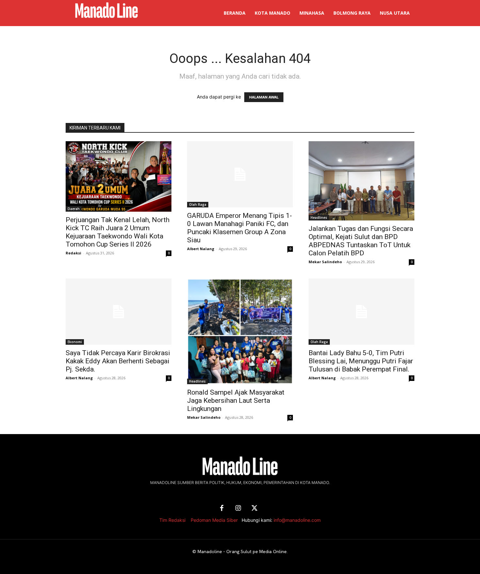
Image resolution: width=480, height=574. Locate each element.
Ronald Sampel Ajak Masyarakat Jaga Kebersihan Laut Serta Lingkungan (235, 400)
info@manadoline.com (297, 520)
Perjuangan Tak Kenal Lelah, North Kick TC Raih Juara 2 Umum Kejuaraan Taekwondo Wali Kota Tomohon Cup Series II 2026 (117, 232)
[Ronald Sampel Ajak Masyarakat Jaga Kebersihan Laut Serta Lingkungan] (240, 331)
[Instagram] (238, 508)
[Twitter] (254, 508)
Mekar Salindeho (325, 261)
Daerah (74, 208)
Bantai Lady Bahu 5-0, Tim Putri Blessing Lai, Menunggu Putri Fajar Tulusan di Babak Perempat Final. (361, 361)
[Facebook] (221, 508)
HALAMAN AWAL (264, 97)
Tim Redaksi (172, 520)
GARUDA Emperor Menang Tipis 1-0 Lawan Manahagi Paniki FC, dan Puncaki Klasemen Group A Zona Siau (239, 228)
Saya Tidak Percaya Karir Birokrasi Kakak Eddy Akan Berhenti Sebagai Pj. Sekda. (118, 361)
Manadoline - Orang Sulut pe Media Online (242, 551)
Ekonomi (75, 342)
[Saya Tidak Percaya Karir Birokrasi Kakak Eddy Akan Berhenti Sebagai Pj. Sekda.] (118, 312)
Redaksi (73, 252)
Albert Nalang (200, 248)
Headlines (319, 217)
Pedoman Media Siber (214, 520)
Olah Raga (197, 204)
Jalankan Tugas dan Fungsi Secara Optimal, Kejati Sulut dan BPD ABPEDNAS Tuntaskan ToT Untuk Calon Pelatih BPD (361, 241)
